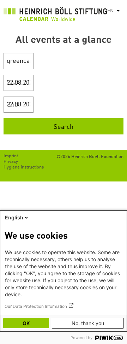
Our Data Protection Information (36, 306)
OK (26, 323)
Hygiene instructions (24, 167)
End (12, 105)
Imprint (11, 156)
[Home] (55, 16)
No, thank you (88, 323)
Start (14, 83)
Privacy (11, 161)
